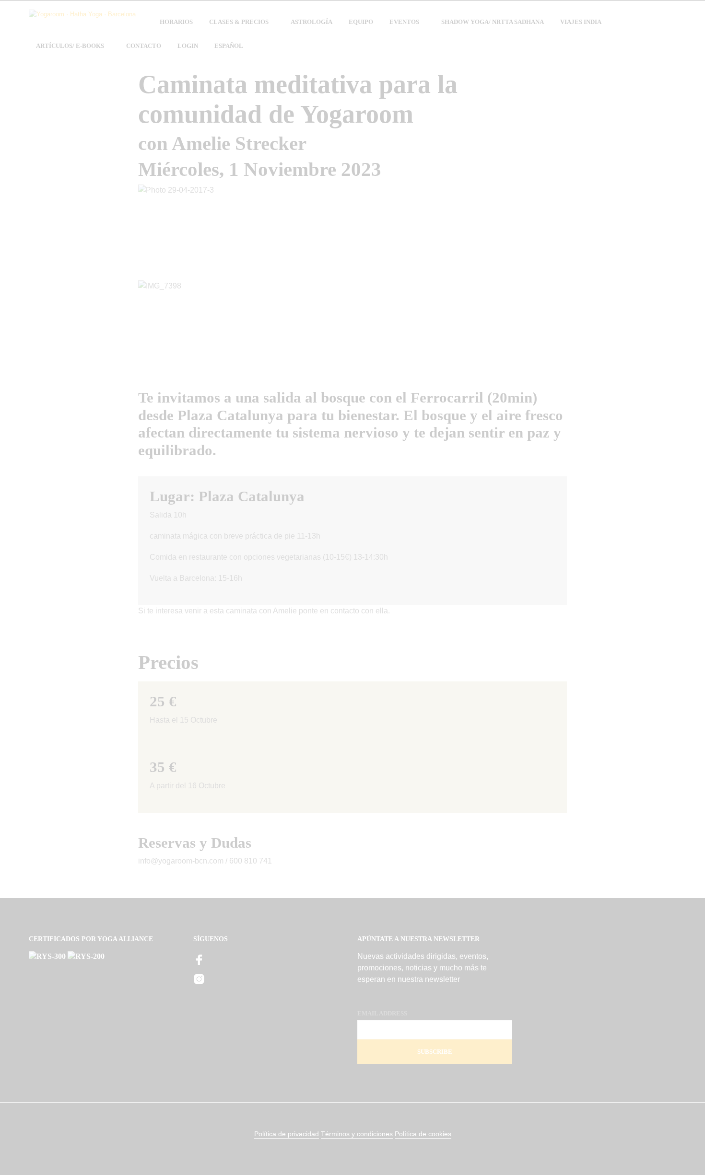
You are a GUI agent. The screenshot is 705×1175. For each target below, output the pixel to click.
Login (187, 45)
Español (228, 45)
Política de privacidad (286, 1134)
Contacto (143, 45)
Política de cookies (423, 1134)
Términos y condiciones (357, 1134)
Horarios (176, 21)
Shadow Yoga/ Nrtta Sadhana (492, 21)
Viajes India (580, 21)
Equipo (361, 21)
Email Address (382, 1013)
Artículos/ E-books (70, 45)
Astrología (311, 21)
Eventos (404, 21)
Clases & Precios (239, 21)
